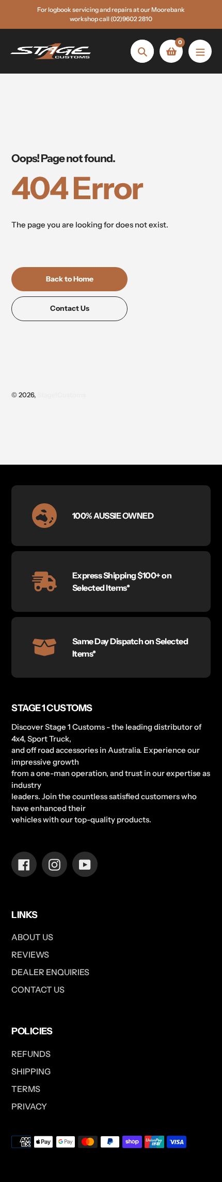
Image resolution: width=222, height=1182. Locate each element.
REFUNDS (31, 1054)
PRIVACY (29, 1106)
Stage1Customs (61, 395)
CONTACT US (38, 989)
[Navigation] (200, 51)
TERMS (25, 1089)
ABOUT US (32, 937)
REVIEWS (30, 954)
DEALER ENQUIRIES (50, 972)
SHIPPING (31, 1071)
